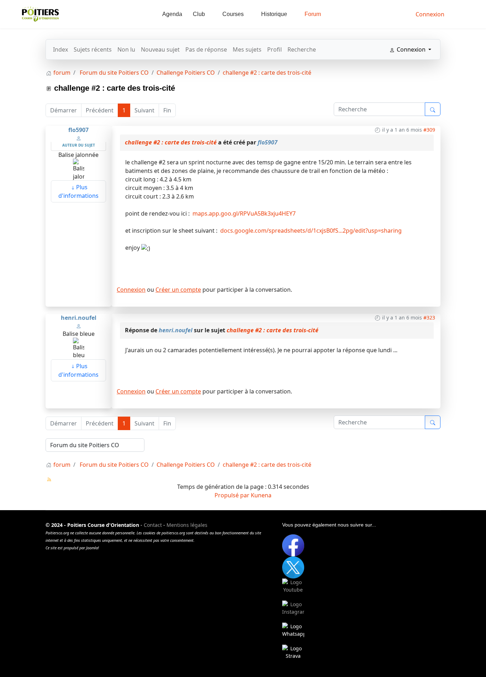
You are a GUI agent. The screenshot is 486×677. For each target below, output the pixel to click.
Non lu (126, 49)
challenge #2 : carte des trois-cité (171, 142)
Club (199, 14)
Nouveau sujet (160, 49)
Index (60, 49)
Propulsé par (233, 495)
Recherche (301, 49)
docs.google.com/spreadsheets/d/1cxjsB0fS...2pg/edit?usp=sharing (310, 230)
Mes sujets (247, 49)
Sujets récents (93, 49)
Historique (274, 14)
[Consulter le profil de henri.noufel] (78, 325)
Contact (153, 525)
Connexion (131, 289)
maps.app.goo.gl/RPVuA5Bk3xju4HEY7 (243, 213)
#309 (429, 129)
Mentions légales (187, 525)
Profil (274, 49)
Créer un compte (178, 289)
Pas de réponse (206, 49)
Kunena (261, 495)
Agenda (172, 14)
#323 (429, 317)
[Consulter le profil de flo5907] (78, 138)
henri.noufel (78, 318)
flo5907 (78, 130)
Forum (313, 14)
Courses (233, 14)
